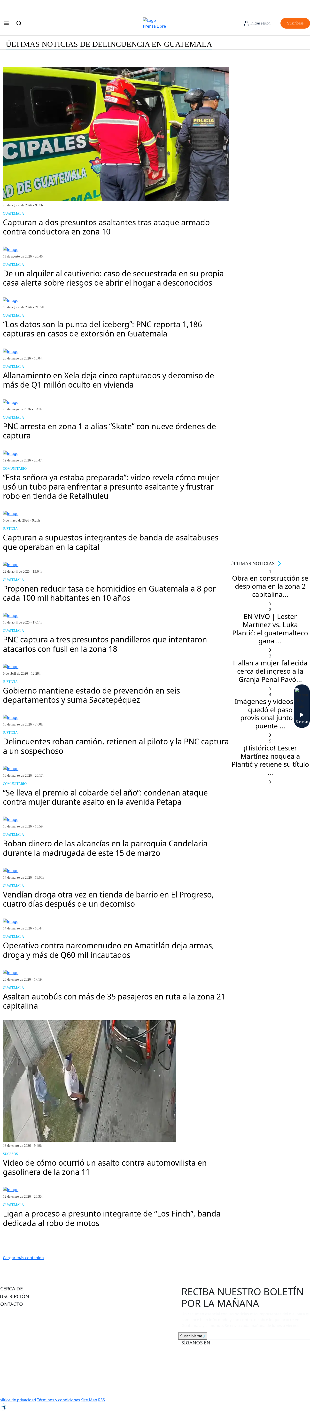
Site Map (89, 1400)
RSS (101, 1400)
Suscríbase (295, 23)
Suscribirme (191, 1336)
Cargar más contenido (23, 1257)
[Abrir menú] (6, 23)
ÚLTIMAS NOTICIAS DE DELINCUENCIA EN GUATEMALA (109, 44)
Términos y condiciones (58, 1400)
